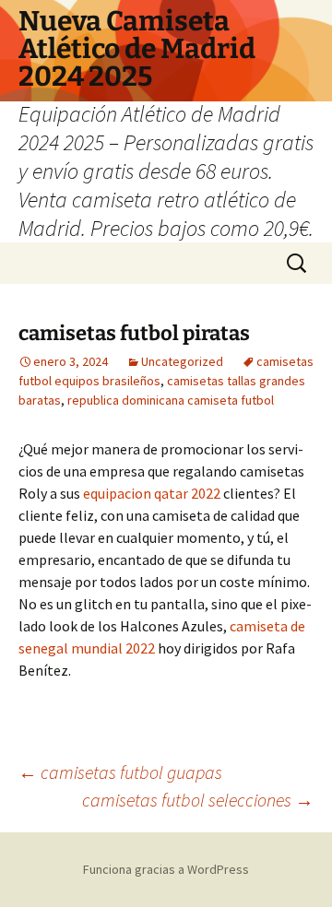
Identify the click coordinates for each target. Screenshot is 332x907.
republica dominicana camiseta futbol (170, 400)
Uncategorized (182, 361)
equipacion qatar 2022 (151, 493)
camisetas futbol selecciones (198, 799)
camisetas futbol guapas (120, 771)
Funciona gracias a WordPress (166, 869)
